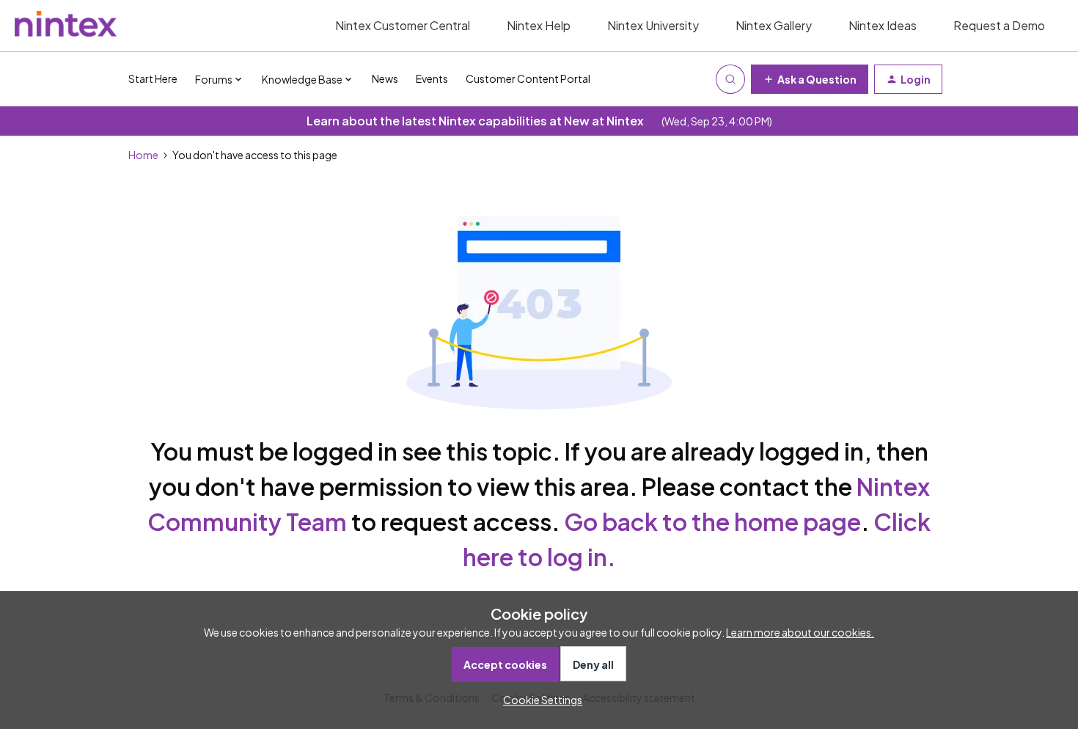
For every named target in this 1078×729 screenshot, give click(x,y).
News (385, 78)
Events (432, 78)
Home (143, 154)
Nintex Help (539, 25)
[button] (809, 79)
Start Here (152, 78)
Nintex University (653, 25)
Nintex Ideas (882, 25)
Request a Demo (999, 25)
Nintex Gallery (774, 25)
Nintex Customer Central (402, 25)
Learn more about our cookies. (800, 632)
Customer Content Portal (528, 78)
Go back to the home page (712, 521)
